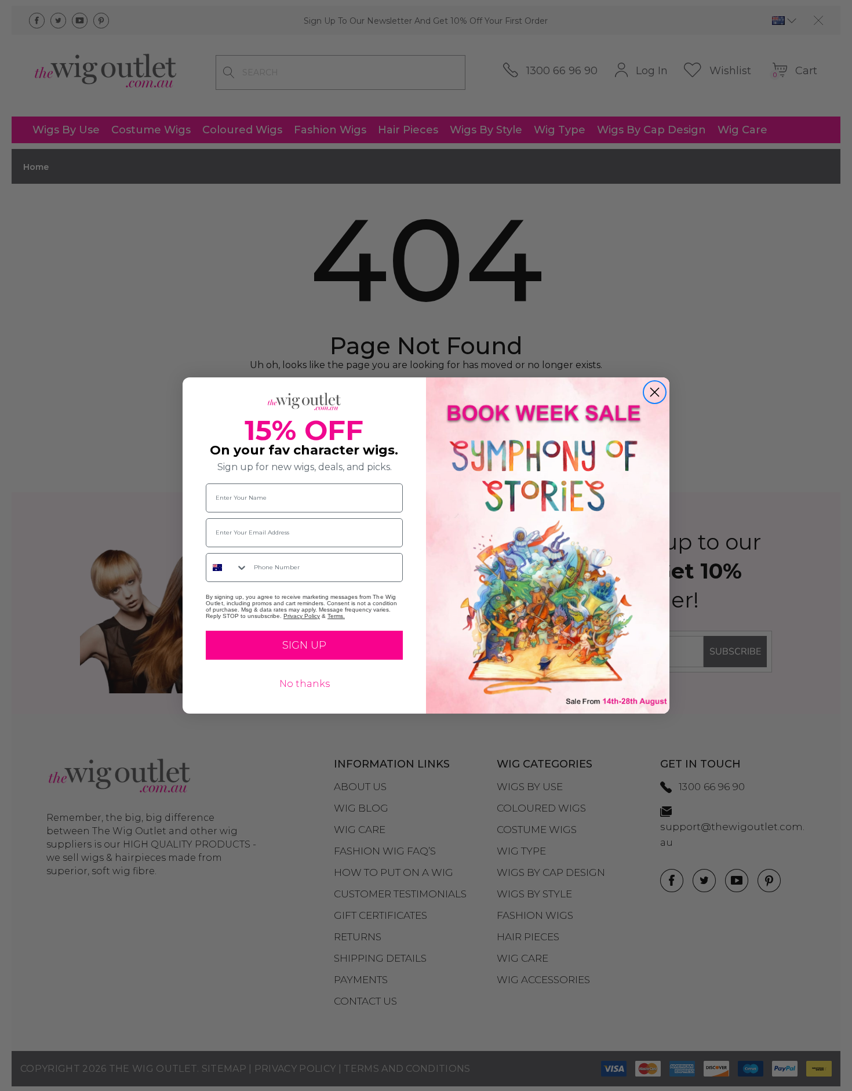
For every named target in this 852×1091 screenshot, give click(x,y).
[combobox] (227, 567)
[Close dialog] (655, 392)
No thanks (304, 683)
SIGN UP (304, 645)
